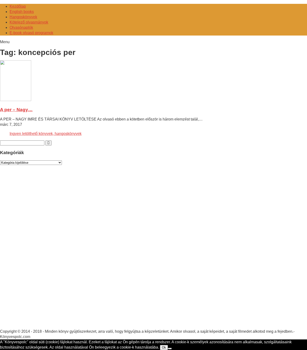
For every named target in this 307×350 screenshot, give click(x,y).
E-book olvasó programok (31, 33)
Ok (164, 347)
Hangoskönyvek (23, 17)
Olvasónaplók (21, 27)
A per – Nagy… (16, 109)
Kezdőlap (18, 6)
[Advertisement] (36, 252)
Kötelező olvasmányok (29, 22)
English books (22, 12)
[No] (170, 348)
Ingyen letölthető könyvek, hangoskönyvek (46, 134)
